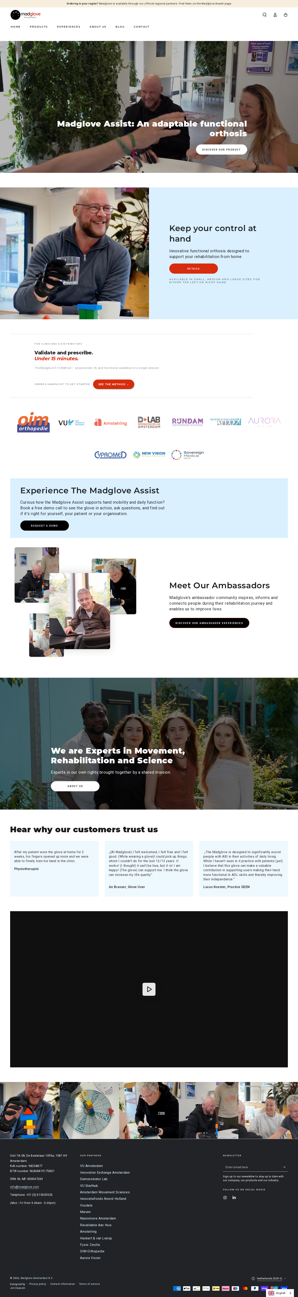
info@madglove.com (24, 1186)
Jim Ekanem (17, 1288)
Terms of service (89, 1284)
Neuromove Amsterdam (98, 1218)
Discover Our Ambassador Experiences (209, 623)
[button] (264, 14)
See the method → (113, 384)
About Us (75, 786)
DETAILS (193, 268)
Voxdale (86, 1205)
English (281, 1293)
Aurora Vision (90, 1258)
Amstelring (88, 1232)
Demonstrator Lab (94, 1179)
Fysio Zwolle (90, 1245)
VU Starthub (89, 1186)
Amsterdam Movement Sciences (105, 1192)
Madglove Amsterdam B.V (37, 1278)
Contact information (62, 1284)
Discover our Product (221, 149)
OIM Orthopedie (92, 1251)
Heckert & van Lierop (96, 1238)
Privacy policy (37, 1284)
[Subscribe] (285, 1167)
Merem (85, 1212)
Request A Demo (44, 525)
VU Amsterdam (91, 1166)
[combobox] (280, 1293)
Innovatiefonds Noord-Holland (103, 1199)
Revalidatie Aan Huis (96, 1225)
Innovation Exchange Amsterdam (105, 1172)
